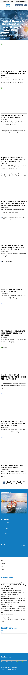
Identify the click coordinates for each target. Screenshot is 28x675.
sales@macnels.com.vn (21, 1)
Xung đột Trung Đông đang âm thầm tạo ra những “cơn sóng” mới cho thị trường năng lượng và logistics (14, 203)
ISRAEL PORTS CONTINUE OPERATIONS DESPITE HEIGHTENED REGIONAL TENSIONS (13, 377)
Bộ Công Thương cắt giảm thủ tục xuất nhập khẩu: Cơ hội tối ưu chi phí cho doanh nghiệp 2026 (13, 159)
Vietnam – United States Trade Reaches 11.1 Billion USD (12, 466)
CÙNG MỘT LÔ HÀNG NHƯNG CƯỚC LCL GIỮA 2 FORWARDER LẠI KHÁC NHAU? (13, 74)
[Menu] (25, 5)
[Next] (24, 482)
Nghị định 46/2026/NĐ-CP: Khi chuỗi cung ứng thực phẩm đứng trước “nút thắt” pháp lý (12, 247)
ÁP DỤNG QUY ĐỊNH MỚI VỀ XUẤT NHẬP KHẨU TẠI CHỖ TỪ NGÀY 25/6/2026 (13, 333)
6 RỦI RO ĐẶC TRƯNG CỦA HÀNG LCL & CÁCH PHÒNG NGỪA (12, 117)
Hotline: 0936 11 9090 (8, 1)
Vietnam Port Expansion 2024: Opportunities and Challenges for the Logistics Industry (13, 423)
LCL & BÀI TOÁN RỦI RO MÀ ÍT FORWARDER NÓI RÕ (11, 290)
